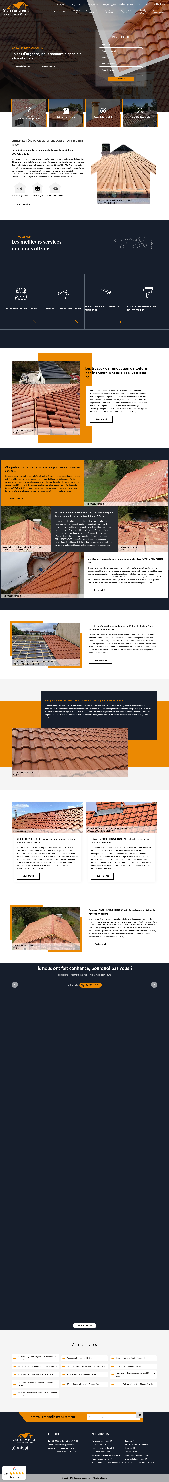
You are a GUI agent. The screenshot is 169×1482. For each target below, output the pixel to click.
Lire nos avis (14, 1477)
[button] (15, 985)
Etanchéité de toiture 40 (159, 5)
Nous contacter (48, 66)
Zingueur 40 (76, 5)
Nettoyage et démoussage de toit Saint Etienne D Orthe (135, 1374)
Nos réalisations (23, 66)
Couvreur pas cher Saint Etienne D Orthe (132, 1358)
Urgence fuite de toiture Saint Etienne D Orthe (134, 1384)
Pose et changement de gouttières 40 (159, 12)
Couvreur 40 (143, 5)
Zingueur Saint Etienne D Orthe (79, 1358)
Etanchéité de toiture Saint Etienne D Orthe (35, 1375)
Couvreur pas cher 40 (93, 5)
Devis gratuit (101, 419)
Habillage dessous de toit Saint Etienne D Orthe (86, 1366)
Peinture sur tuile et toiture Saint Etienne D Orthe (35, 1384)
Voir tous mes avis (84, 1325)
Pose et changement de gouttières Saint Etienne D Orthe (37, 1358)
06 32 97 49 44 (72, 1441)
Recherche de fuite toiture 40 (109, 5)
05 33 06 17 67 (58, 1441)
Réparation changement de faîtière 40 (143, 11)
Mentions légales (100, 1478)
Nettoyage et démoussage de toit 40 (76, 11)
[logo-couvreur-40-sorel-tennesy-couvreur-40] (16, 8)
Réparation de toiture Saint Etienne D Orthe (84, 1384)
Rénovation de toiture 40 (59, 5)
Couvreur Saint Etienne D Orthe (128, 1366)
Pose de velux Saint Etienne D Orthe (81, 1375)
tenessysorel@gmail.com (64, 1445)
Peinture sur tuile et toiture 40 (92, 12)
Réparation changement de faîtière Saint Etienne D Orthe (37, 1393)
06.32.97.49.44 (92, 985)
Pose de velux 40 (59, 12)
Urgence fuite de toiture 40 (126, 12)
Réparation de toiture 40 (109, 12)
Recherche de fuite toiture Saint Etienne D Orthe (37, 1366)
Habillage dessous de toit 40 (126, 5)
